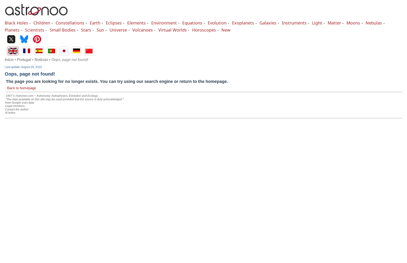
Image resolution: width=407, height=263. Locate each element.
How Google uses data (19, 102)
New (225, 30)
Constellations (70, 23)
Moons (353, 23)
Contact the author (16, 109)
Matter (334, 23)
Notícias (41, 60)
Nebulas (374, 23)
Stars (86, 30)
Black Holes (16, 23)
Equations (192, 23)
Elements (136, 23)
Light (317, 23)
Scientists (34, 30)
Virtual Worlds (172, 30)
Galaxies (268, 23)
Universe (118, 30)
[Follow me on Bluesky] (24, 40)
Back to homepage (21, 88)
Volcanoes (142, 30)
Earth (95, 23)
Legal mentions (15, 106)
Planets (12, 30)
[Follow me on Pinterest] (37, 40)
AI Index (10, 112)
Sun (100, 30)
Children (41, 23)
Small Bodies (63, 30)
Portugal (24, 60)
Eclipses (114, 23)
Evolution (217, 23)
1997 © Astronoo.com (19, 95)
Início (9, 60)
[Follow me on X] (11, 40)
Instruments (294, 23)
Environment (164, 23)
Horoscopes (204, 30)
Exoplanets (243, 23)
